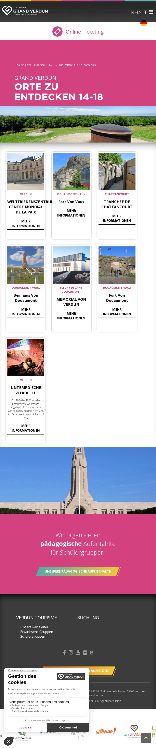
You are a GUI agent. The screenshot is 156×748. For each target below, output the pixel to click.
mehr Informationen (26, 223)
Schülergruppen (32, 636)
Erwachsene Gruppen (36, 631)
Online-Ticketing (84, 31)
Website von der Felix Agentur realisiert (97, 701)
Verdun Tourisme (36, 617)
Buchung (88, 617)
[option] (78, 480)
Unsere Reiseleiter (34, 627)
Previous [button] (22, 507)
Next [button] (133, 507)
